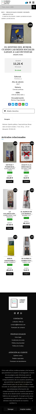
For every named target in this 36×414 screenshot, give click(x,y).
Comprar (9, 181)
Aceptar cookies (25, 409)
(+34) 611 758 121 (18, 322)
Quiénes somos (18, 355)
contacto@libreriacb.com (18, 325)
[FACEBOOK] (18, 313)
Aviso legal (18, 337)
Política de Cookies (18, 346)
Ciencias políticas (8, 14)
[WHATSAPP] (21, 313)
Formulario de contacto (18, 327)
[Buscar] (34, 7)
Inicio (3, 12)
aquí (30, 401)
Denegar (10, 409)
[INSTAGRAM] (14, 313)
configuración (21, 403)
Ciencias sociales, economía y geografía (17, 12)
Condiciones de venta (18, 340)
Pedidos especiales (18, 358)
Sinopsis (7, 119)
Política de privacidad (18, 343)
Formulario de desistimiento (18, 361)
